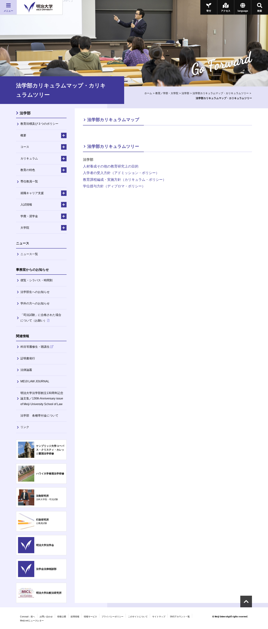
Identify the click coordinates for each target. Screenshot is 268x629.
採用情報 (75, 617)
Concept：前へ (27, 617)
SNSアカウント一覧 (180, 617)
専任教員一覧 (29, 181)
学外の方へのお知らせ (35, 303)
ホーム (148, 93)
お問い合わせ (46, 617)
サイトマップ (158, 617)
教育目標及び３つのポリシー (39, 123)
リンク (24, 427)
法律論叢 (26, 369)
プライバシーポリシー (112, 617)
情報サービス (90, 617)
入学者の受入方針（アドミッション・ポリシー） (121, 173)
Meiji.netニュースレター (32, 621)
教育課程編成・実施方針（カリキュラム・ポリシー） (124, 180)
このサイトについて (138, 617)
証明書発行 (27, 358)
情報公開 (61, 617)
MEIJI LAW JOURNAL (34, 381)
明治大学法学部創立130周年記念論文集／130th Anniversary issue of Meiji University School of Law (41, 398)
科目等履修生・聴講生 (35, 346)
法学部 (185, 93)
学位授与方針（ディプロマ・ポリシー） (114, 186)
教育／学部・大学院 (166, 93)
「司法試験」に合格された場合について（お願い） (40, 317)
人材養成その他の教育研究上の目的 (110, 166)
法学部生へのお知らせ (35, 291)
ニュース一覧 (29, 254)
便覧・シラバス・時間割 (36, 280)
